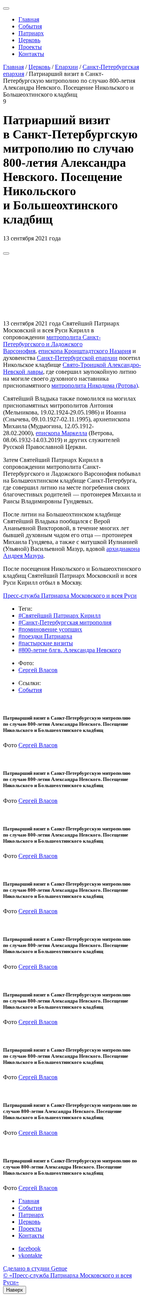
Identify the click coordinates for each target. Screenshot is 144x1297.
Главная (28, 19)
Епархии (66, 67)
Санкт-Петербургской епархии (77, 358)
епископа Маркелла (61, 433)
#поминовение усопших (50, 629)
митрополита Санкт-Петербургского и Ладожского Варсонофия (52, 344)
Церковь (29, 40)
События (30, 26)
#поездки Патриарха (45, 636)
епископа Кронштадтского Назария (84, 351)
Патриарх (31, 33)
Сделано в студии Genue (35, 1268)
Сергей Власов (38, 670)
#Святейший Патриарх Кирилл (59, 615)
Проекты (30, 47)
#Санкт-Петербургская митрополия (64, 622)
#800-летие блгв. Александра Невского (69, 650)
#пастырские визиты (45, 643)
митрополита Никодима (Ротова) (94, 385)
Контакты (31, 54)
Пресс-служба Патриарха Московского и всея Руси (70, 595)
